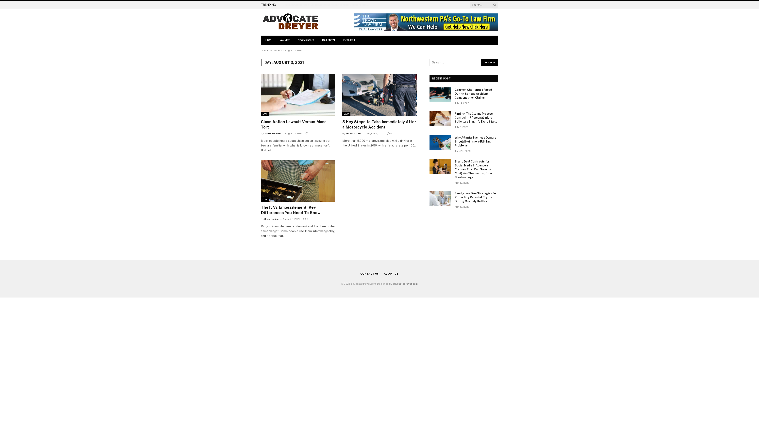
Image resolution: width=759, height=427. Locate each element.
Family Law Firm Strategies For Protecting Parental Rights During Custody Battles (476, 197)
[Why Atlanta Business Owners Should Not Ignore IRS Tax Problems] (440, 142)
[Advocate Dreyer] (290, 22)
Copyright (306, 40)
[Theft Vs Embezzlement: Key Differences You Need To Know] (298, 181)
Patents (328, 40)
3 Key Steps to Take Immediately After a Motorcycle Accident (379, 124)
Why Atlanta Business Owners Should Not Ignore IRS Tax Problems (475, 141)
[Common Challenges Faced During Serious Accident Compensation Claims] (440, 94)
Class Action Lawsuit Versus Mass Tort (294, 124)
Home (264, 50)
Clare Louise (271, 219)
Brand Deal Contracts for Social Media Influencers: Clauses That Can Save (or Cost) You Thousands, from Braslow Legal (473, 169)
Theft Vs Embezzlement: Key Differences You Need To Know (291, 210)
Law (268, 40)
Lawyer (284, 40)
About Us (391, 273)
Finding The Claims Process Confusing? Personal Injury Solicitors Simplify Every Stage (327, 4)
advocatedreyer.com (405, 283)
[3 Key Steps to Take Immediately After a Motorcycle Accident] (379, 95)
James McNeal (272, 133)
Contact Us (369, 273)
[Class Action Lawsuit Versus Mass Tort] (298, 95)
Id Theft (349, 40)
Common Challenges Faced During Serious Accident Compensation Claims (473, 93)
